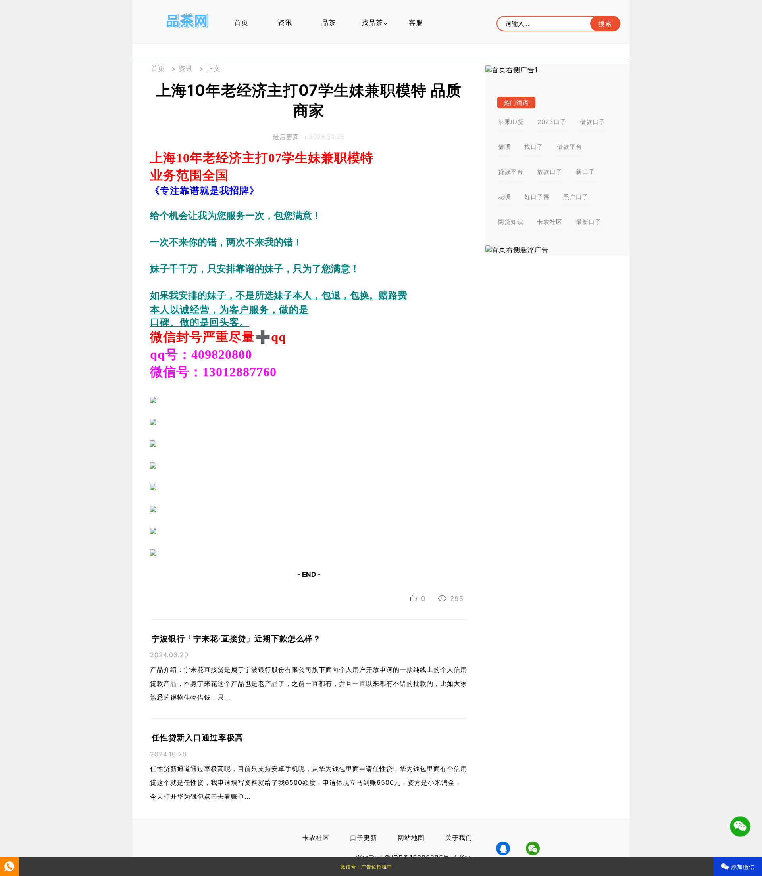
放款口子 (549, 172)
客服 (416, 23)
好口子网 (537, 197)
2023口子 (551, 122)
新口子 (585, 172)
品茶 (328, 23)
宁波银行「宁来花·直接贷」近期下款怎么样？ (236, 638)
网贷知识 (510, 222)
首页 (241, 23)
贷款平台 (510, 172)
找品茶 (372, 23)
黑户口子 (576, 197)
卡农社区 (549, 222)
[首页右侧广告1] (557, 70)
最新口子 (588, 222)
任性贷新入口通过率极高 (197, 737)
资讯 (285, 23)
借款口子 (592, 122)
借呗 (504, 147)
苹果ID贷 (511, 122)
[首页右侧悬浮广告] (557, 249)
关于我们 (458, 838)
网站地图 (411, 838)
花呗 (504, 197)
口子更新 (363, 838)
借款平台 (569, 147)
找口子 (533, 147)
